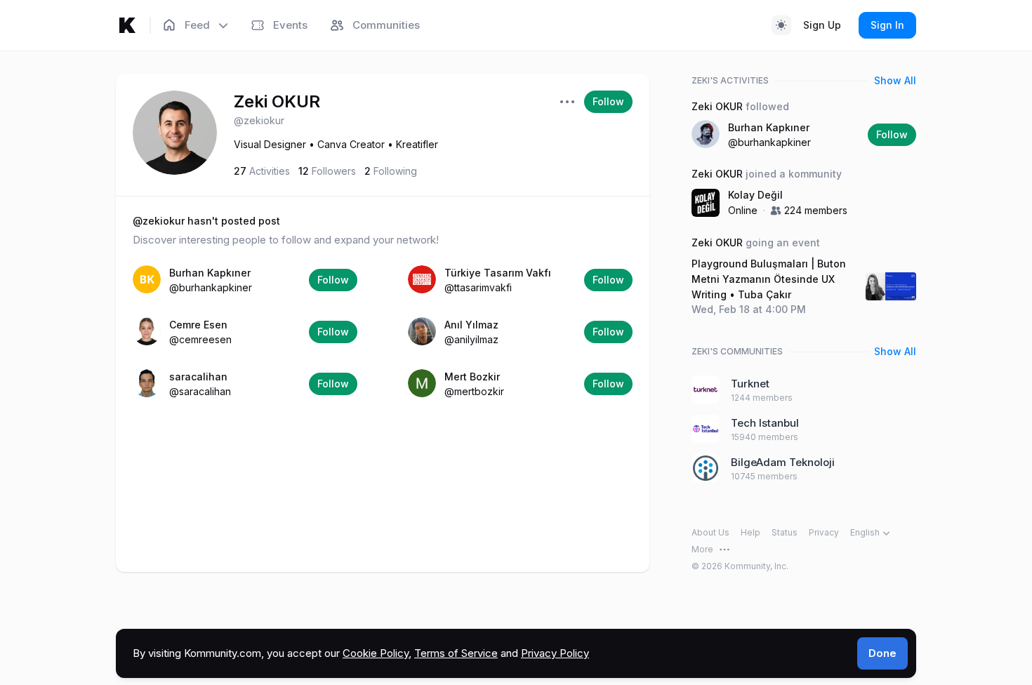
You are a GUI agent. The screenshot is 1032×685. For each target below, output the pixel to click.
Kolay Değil (755, 195)
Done (882, 653)
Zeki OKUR (277, 101)
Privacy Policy (555, 653)
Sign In (887, 25)
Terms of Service (456, 653)
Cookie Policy (376, 653)
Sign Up (822, 25)
